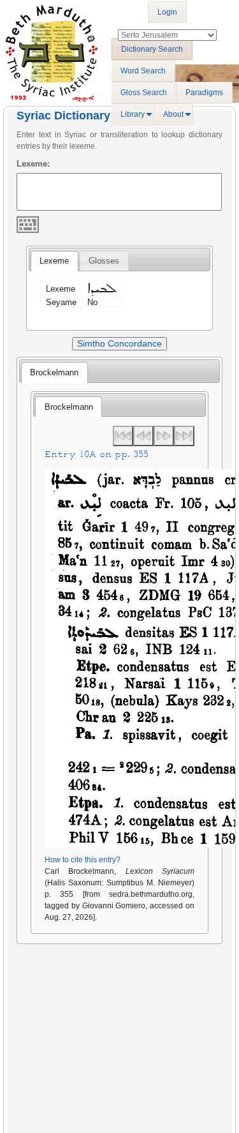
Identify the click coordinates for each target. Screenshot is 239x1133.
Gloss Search (143, 92)
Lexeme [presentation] (54, 261)
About (173, 114)
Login (167, 12)
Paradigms (204, 92)
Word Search (143, 70)
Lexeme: (33, 164)
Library (132, 114)
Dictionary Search (152, 49)
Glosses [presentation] (104, 261)
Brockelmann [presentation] (54, 372)
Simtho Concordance (119, 343)
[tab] (54, 261)
